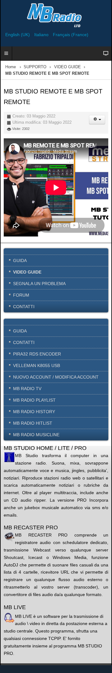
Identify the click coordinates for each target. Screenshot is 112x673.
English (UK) (18, 34)
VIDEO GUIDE (67, 67)
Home (10, 67)
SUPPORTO (35, 67)
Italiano (42, 34)
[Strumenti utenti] (97, 119)
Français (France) (70, 34)
